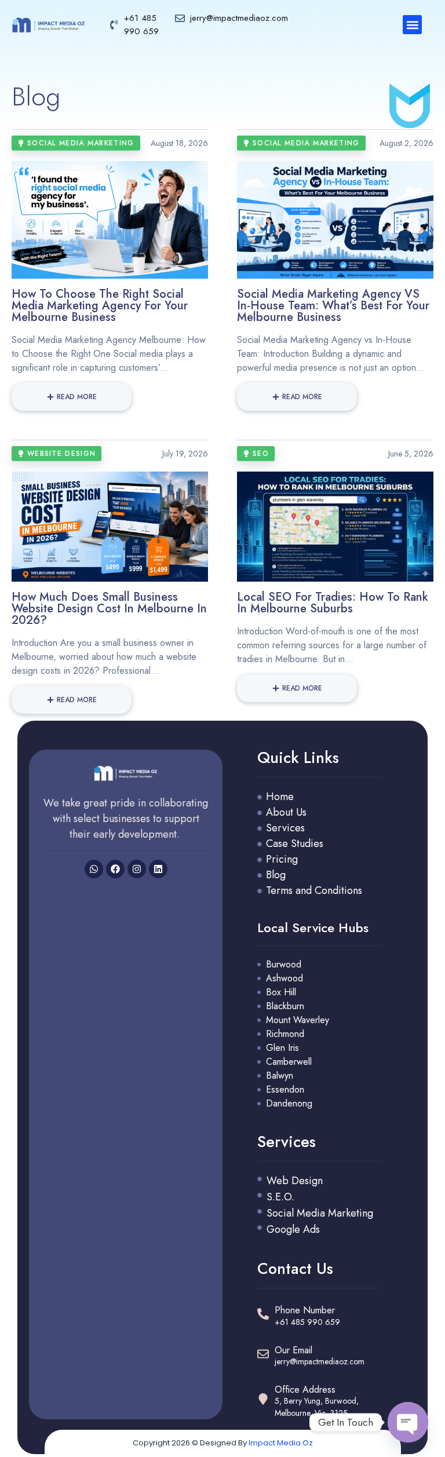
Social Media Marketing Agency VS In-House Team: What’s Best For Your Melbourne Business (333, 306)
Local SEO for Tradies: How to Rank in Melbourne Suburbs (332, 603)
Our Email (293, 1350)
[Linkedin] (158, 869)
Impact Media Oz (281, 1442)
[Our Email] (263, 1354)
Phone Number (305, 1310)
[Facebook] (115, 869)
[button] (412, 24)
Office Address (305, 1389)
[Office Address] (263, 1399)
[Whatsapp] (94, 869)
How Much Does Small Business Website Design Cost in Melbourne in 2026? (109, 609)
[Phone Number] (263, 1314)
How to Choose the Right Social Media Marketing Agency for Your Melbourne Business (100, 306)
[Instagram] (136, 869)
